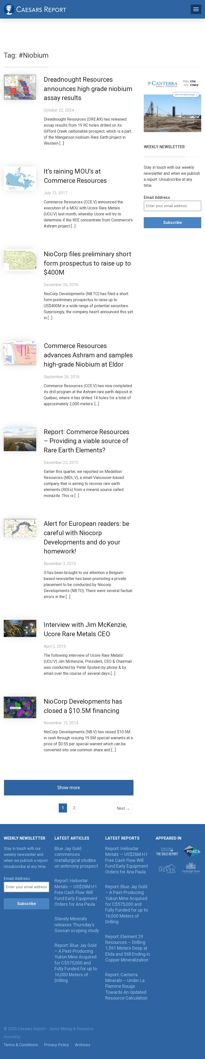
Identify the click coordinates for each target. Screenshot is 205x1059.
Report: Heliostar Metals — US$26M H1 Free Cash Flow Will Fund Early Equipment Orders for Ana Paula (75, 892)
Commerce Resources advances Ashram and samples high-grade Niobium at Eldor (88, 355)
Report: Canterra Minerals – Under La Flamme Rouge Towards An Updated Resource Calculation (126, 986)
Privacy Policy (56, 1044)
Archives (82, 1044)
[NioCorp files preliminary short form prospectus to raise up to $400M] (20, 259)
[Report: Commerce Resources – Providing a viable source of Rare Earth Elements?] (20, 438)
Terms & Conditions (21, 1044)
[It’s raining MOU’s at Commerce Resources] (20, 178)
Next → (123, 808)
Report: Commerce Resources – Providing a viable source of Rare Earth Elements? (86, 441)
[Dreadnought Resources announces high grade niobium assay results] (20, 87)
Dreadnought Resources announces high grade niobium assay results (88, 89)
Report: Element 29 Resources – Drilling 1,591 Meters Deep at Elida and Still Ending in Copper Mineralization (127, 948)
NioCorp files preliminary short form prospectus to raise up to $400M (87, 263)
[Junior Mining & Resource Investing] (35, 9)
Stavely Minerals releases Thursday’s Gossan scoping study (76, 924)
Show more (68, 787)
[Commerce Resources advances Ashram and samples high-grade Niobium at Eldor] (20, 353)
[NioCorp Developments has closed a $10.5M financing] (20, 707)
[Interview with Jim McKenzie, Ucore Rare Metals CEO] (20, 628)
